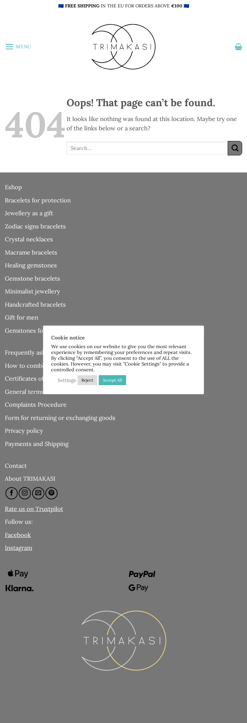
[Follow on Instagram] (25, 493)
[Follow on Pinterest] (51, 493)
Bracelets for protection (38, 200)
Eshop (13, 187)
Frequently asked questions (43, 352)
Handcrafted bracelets (35, 304)
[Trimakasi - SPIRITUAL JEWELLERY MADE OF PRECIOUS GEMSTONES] (123, 47)
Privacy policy (24, 430)
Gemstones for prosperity (40, 330)
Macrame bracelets (31, 252)
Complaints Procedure (36, 404)
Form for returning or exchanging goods (60, 418)
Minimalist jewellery (32, 291)
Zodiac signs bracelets (35, 226)
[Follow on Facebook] (11, 493)
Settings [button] (67, 380)
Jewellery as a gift (29, 213)
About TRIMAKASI (30, 478)
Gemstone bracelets (32, 278)
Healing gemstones (31, 265)
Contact (16, 465)
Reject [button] (87, 380)
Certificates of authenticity (41, 378)
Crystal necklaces (29, 239)
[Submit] (235, 148)
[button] (18, 46)
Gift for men (21, 317)
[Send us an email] (38, 493)
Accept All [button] (112, 380)
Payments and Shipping (37, 444)
